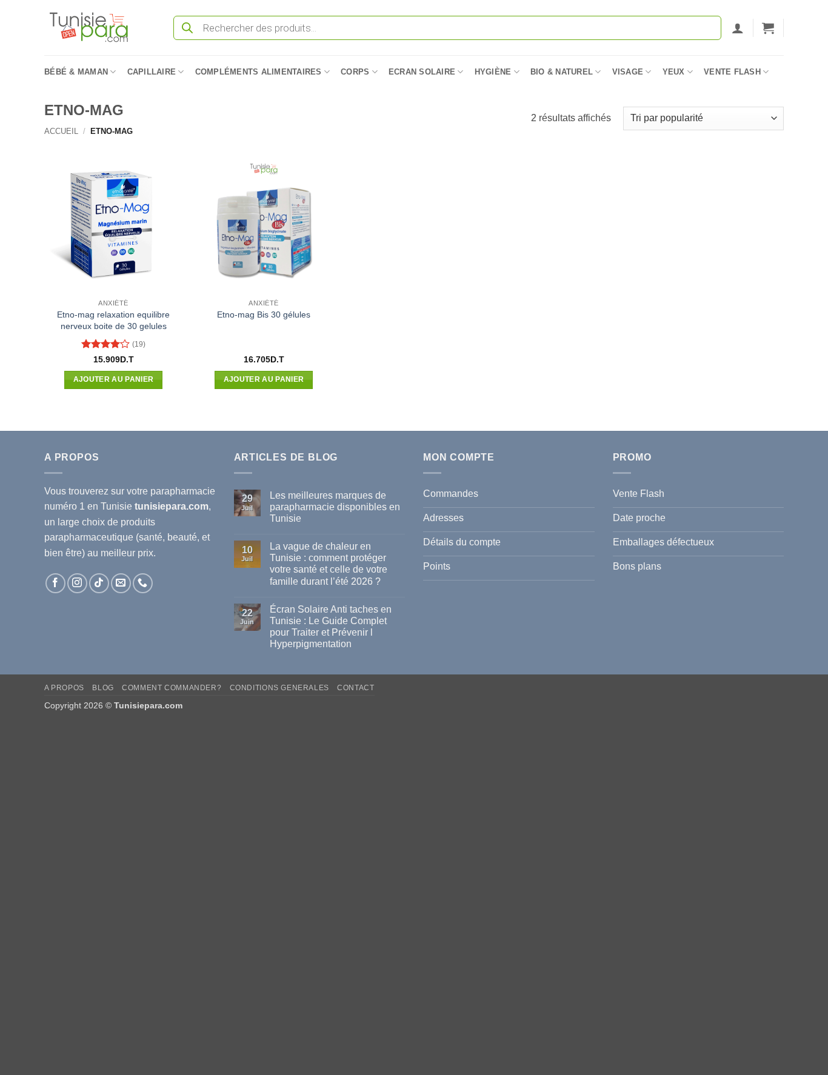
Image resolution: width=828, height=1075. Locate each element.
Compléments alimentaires (258, 71)
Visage (628, 71)
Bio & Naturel (561, 71)
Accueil (61, 131)
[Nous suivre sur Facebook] (55, 583)
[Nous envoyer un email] (121, 583)
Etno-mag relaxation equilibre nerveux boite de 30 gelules (113, 320)
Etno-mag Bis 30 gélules (263, 314)
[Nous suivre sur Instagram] (77, 583)
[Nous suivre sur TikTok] (99, 583)
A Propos (64, 688)
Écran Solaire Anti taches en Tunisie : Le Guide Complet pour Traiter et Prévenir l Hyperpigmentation (331, 627)
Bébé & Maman (76, 71)
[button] (738, 28)
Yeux (674, 71)
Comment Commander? (171, 688)
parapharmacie (182, 491)
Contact (355, 688)
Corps (355, 71)
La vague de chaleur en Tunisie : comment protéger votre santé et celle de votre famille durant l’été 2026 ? (328, 564)
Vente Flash (732, 71)
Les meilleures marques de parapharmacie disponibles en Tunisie (335, 507)
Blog (102, 688)
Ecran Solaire (422, 71)
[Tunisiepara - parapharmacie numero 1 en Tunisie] (94, 27)
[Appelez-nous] (143, 583)
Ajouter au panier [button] (113, 379)
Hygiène (493, 71)
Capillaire (151, 71)
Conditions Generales (279, 688)
